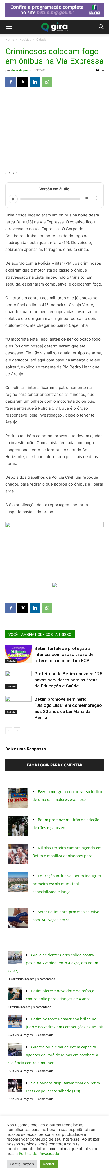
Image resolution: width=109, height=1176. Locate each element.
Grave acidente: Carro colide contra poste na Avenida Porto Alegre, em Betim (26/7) (53, 962)
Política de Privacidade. (39, 1153)
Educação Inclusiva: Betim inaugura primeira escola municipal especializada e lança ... (67, 883)
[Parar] (86, 199)
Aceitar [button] (48, 1164)
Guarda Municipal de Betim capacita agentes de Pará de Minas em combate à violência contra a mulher (53, 1054)
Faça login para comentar (54, 765)
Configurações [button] (22, 1164)
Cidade (41, 39)
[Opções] (96, 199)
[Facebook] (10, 82)
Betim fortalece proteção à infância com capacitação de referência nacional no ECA (64, 654)
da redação (19, 70)
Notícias (25, 39)
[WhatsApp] (47, 82)
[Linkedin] (35, 82)
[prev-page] (8, 730)
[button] (9, 27)
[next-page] (17, 730)
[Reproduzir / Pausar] (13, 199)
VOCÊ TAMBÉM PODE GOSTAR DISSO (39, 634)
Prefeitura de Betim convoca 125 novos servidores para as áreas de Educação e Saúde (68, 680)
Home (9, 39)
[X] (22, 82)
